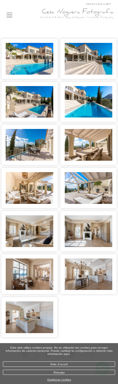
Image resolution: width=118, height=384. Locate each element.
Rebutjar (59, 372)
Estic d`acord (59, 364)
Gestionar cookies (59, 379)
